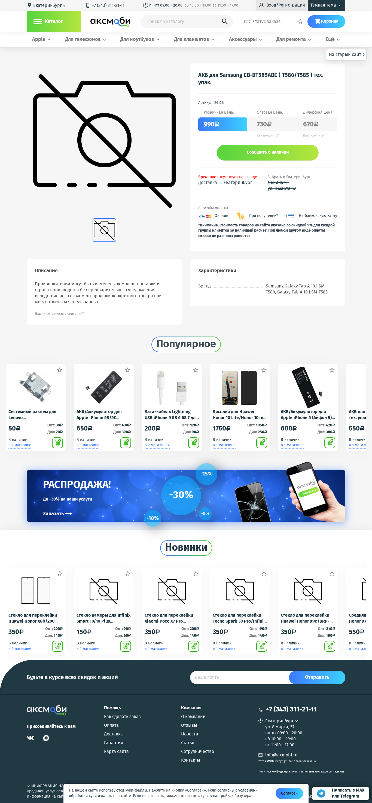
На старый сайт (347, 54)
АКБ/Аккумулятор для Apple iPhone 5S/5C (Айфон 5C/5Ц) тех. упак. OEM (102, 415)
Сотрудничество (197, 752)
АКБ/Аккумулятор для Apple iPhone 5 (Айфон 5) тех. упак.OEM (306, 415)
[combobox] (50, 6)
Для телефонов (83, 39)
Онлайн (221, 216)
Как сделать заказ (122, 717)
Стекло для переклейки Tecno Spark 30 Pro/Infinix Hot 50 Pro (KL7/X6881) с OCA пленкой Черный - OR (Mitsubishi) (239, 619)
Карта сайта (116, 752)
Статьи (187, 743)
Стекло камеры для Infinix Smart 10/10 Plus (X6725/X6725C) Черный (103, 619)
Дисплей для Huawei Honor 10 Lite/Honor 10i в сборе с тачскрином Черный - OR (238, 415)
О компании (193, 717)
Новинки (186, 548)
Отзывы (189, 726)
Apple (38, 39)
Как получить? (268, 136)
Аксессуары (243, 39)
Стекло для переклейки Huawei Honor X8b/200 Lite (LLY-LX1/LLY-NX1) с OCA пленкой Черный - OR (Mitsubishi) (35, 619)
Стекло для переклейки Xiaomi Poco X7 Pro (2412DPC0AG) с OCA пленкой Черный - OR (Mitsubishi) (169, 619)
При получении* (263, 216)
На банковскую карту (318, 216)
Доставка (113, 734)
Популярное (186, 344)
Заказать (57, 514)
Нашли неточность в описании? (59, 313)
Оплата (111, 726)
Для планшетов (191, 39)
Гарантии (113, 743)
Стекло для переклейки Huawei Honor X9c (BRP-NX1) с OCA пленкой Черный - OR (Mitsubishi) (306, 619)
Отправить (317, 677)
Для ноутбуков (137, 39)
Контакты (190, 760)
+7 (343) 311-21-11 (104, 5)
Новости (189, 734)
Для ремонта (291, 39)
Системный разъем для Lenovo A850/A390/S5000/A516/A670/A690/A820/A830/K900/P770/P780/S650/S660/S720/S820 (35, 415)
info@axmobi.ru (281, 755)
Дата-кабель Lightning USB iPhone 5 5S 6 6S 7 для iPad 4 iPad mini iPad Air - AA (171, 415)
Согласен (289, 793)
